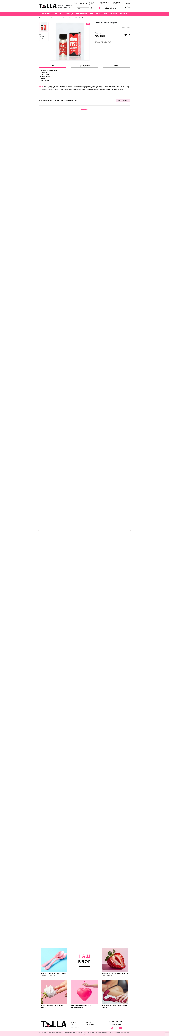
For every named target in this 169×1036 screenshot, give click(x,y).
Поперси (41, 86)
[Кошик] (126, 8)
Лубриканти (58, 14)
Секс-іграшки (45, 14)
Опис (52, 66)
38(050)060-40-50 (111, 8)
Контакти (127, 3)
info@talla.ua (116, 1024)
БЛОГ (84, 959)
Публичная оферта (90, 1024)
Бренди (82, 3)
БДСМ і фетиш (95, 14)
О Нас (72, 1024)
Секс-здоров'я (81, 14)
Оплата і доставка (74, 1026)
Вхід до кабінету (74, 1022)
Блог (86, 3)
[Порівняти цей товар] (129, 34)
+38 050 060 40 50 (116, 1021)
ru (129, 9)
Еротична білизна (110, 14)
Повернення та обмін (75, 1027)
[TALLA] (48, 6)
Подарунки (124, 14)
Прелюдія (69, 14)
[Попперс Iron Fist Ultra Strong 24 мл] (70, 41)
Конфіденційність (89, 1022)
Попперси (84, 110)
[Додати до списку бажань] (125, 34)
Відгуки (116, 66)
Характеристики (84, 66)
